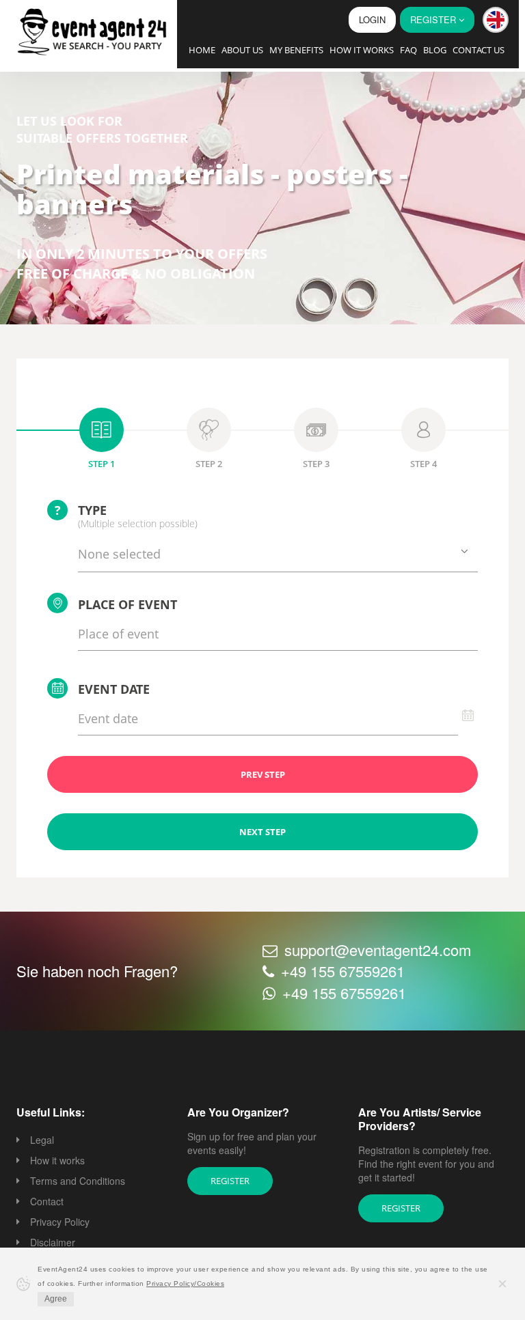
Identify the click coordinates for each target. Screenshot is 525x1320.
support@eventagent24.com (377, 949)
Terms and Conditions (77, 1181)
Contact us (478, 50)
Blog (434, 50)
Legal (42, 1140)
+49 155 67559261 (343, 970)
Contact (47, 1201)
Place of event (127, 604)
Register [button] (434, 19)
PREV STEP (263, 774)
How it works (361, 50)
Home (202, 50)
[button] (496, 20)
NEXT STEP (262, 832)
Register (230, 1181)
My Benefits (296, 50)
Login (372, 19)
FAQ (408, 50)
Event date (114, 689)
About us (242, 50)
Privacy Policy (60, 1221)
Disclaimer (52, 1242)
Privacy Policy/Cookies (185, 1283)
